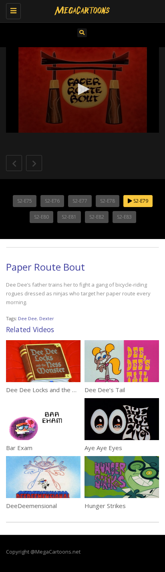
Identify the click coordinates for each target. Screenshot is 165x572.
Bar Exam (19, 448)
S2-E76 (52, 200)
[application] (82, 90)
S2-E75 (24, 200)
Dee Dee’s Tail (105, 390)
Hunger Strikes (105, 506)
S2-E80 (41, 216)
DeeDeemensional (31, 506)
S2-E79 (140, 200)
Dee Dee (27, 318)
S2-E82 (96, 216)
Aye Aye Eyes (103, 448)
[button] (82, 89)
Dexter (46, 318)
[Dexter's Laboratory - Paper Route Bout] (80, 10)
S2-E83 (124, 216)
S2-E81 (69, 216)
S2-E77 (79, 200)
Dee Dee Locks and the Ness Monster (59, 390)
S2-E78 (107, 200)
